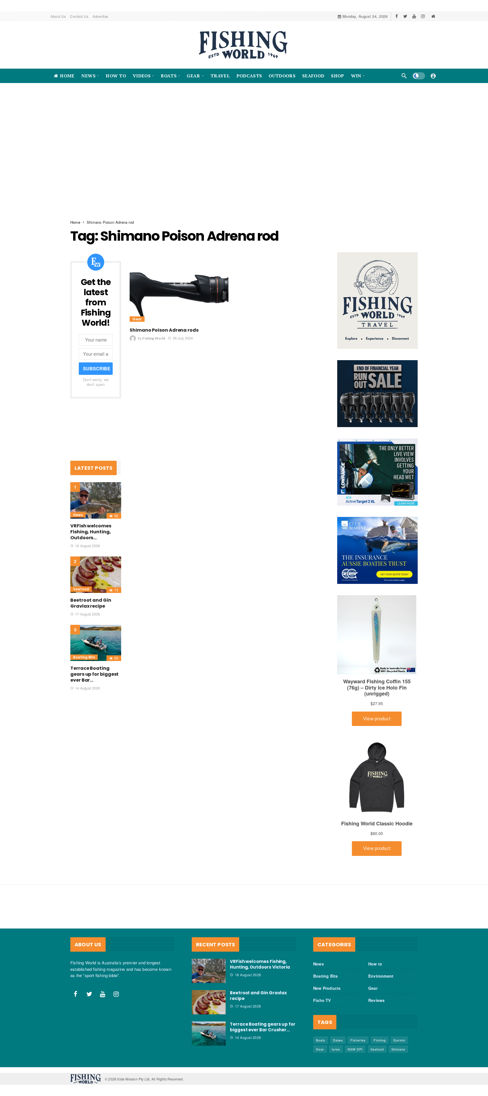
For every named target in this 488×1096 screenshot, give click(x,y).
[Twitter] (405, 16)
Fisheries (358, 1040)
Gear (137, 319)
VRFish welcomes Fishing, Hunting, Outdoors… (90, 532)
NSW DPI (355, 1049)
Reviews (376, 1000)
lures (336, 1049)
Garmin (399, 1040)
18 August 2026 (87, 545)
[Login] (433, 75)
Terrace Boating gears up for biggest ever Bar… (94, 674)
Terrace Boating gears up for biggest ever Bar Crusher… (262, 1027)
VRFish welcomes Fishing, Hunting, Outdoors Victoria (260, 964)
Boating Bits (84, 657)
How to (375, 964)
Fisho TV (322, 1000)
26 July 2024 (183, 338)
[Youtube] (414, 16)
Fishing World (153, 338)
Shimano (398, 1049)
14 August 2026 (87, 688)
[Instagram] (422, 16)
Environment (380, 976)
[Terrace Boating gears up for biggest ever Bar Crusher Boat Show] (95, 643)
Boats (320, 1040)
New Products (327, 988)
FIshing (380, 1040)
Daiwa (338, 1040)
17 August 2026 (87, 614)
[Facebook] (396, 16)
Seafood (81, 589)
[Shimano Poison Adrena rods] (179, 287)
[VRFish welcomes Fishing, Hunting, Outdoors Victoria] (95, 500)
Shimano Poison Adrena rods (164, 330)
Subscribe (96, 368)
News (78, 514)
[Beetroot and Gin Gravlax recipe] (95, 574)
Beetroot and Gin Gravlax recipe (90, 603)
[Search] (404, 75)
